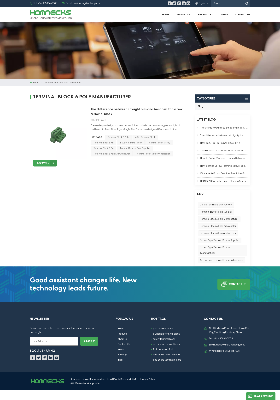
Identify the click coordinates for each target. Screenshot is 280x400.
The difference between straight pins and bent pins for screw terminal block (224, 135)
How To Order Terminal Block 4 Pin (220, 143)
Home (165, 14)
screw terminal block (164, 339)
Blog (200, 106)
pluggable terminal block (166, 334)
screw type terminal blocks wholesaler (221, 260)
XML (134, 379)
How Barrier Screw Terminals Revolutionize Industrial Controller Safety (224, 166)
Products (204, 14)
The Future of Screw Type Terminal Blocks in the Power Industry (224, 150)
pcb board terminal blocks (167, 360)
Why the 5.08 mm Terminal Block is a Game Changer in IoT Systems (224, 173)
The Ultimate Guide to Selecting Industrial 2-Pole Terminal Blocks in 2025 (224, 128)
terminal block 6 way (159, 143)
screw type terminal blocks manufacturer (215, 250)
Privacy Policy (147, 379)
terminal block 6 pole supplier (216, 212)
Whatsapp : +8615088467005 (224, 351)
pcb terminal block (163, 328)
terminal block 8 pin (103, 148)
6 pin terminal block (145, 137)
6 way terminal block (131, 143)
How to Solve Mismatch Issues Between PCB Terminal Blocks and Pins (224, 158)
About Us (182, 14)
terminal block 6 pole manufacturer (219, 219)
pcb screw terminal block (166, 344)
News (224, 14)
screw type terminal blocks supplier (219, 240)
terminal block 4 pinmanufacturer (218, 233)
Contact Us (242, 14)
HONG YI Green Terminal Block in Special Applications (224, 181)
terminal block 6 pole (118, 137)
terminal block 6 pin (103, 143)
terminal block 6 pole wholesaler (218, 226)
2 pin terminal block (163, 349)
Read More (42, 163)
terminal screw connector (167, 354)
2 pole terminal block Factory (216, 204)
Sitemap (122, 354)
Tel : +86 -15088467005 (45, 3)
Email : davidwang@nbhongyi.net (83, 3)
